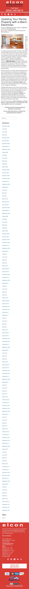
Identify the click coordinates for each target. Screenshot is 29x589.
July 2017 (4, 318)
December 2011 (6, 504)
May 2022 (4, 161)
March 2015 (5, 396)
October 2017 (5, 312)
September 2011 (6, 510)
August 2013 (5, 449)
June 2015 (4, 388)
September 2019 (6, 248)
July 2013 (4, 452)
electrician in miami (14, 102)
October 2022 (5, 146)
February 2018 (5, 300)
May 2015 (4, 391)
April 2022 (4, 164)
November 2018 (6, 274)
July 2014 (4, 417)
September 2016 (6, 347)
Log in (3, 518)
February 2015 (5, 399)
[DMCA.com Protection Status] (14, 583)
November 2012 (6, 475)
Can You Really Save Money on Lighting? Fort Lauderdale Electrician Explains (14, 111)
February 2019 (5, 268)
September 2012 (6, 481)
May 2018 (4, 292)
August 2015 (5, 382)
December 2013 (6, 437)
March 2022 (5, 166)
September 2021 (6, 184)
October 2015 (5, 376)
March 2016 (5, 361)
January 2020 (5, 236)
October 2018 (5, 277)
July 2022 (4, 155)
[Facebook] (2, 14)
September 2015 (6, 379)
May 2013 (4, 458)
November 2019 (6, 242)
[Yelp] (15, 14)
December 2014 (6, 405)
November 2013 (6, 440)
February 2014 (5, 431)
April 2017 (4, 327)
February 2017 (5, 332)
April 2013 (4, 460)
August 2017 (5, 315)
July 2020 (4, 219)
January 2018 (5, 303)
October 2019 (5, 245)
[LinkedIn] (11, 14)
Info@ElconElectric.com (7, 543)
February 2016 (5, 364)
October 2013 (5, 443)
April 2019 (4, 263)
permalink (18, 104)
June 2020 (4, 222)
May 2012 (4, 492)
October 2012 (5, 478)
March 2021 (5, 199)
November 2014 (6, 408)
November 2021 (6, 178)
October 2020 (5, 210)
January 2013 (5, 469)
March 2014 (5, 428)
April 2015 (4, 394)
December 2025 (6, 126)
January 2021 (5, 204)
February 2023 (5, 137)
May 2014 (4, 423)
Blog (6, 30)
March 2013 (5, 463)
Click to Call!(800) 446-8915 (14, 566)
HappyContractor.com (10, 586)
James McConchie (11, 29)
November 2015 (6, 373)
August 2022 (5, 152)
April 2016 (4, 359)
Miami (2, 102)
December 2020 (6, 207)
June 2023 (4, 132)
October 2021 (5, 181)
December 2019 (6, 239)
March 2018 (5, 297)
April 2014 (4, 426)
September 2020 (6, 213)
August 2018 (5, 283)
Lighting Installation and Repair (20, 101)
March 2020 (5, 231)
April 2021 (4, 196)
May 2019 (4, 260)
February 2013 (5, 466)
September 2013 (6, 446)
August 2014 (5, 414)
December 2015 (6, 370)
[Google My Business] (5, 14)
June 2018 (4, 289)
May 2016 (4, 356)
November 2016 (6, 341)
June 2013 (4, 455)
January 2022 (5, 172)
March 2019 (5, 265)
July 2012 (4, 487)
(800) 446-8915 (14, 10)
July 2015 (4, 385)
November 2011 (6, 507)
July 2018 (4, 286)
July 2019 (4, 254)
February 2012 (5, 501)
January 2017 (5, 335)
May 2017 (4, 324)
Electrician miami (23, 102)
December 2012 (6, 472)
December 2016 (6, 338)
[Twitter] (8, 14)
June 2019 (4, 257)
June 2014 (4, 420)
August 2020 (5, 216)
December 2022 (6, 143)
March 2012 (5, 498)
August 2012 (5, 484)
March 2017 (5, 329)
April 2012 (4, 495)
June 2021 (4, 190)
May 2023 (4, 134)
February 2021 (5, 201)
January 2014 (5, 434)
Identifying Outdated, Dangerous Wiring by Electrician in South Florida (14, 108)
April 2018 (4, 295)
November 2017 (6, 309)
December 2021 (6, 175)
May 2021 (4, 193)
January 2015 (5, 402)
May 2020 (4, 225)
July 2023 (4, 129)
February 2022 (5, 169)
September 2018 (6, 280)
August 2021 (5, 187)
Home (2, 30)
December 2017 (6, 306)
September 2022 (6, 149)
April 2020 (4, 228)
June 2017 (4, 321)
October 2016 (5, 344)
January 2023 (5, 140)
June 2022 (4, 158)
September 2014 (6, 411)
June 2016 (4, 353)
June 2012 (4, 490)
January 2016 (5, 367)
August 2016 (5, 350)
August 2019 (5, 251)
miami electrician (5, 104)
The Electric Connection (19, 586)
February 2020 (5, 233)
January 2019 (5, 271)
